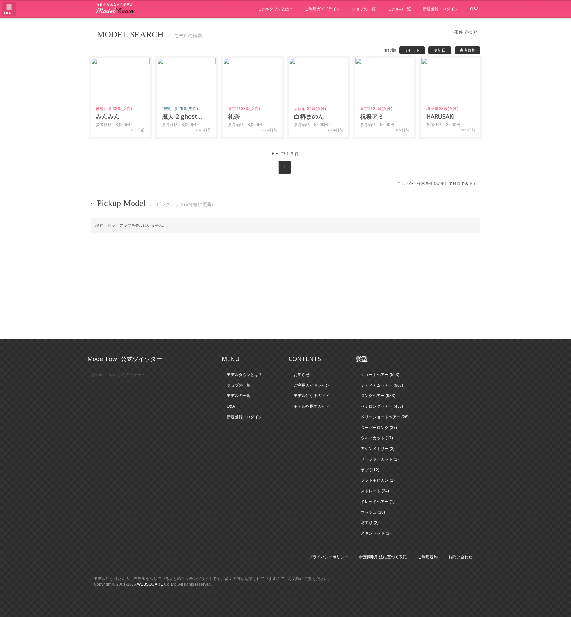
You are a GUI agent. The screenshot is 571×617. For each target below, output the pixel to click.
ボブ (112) (370, 470)
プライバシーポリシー (328, 557)
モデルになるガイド (311, 395)
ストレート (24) (375, 491)
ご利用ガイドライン (322, 9)
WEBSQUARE (150, 584)
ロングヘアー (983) (378, 395)
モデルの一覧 (399, 9)
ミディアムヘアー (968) (382, 385)
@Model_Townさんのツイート (118, 374)
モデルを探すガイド (311, 406)
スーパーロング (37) (379, 427)
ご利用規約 (428, 557)
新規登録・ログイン (440, 9)
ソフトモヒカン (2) (378, 480)
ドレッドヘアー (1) (378, 501)
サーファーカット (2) (380, 459)
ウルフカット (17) (377, 438)
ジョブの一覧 (364, 9)
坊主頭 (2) (370, 522)
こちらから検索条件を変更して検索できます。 (438, 183)
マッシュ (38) (373, 512)
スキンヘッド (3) (376, 533)
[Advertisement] (285, 286)
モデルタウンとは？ (275, 9)
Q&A (474, 9)
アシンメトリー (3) (378, 448)
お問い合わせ (460, 557)
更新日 (440, 50)
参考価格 (468, 50)
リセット (412, 50)
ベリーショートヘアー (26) (385, 417)
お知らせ (302, 374)
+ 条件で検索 (462, 32)
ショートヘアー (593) (380, 374)
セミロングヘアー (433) (382, 406)
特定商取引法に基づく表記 (383, 557)
